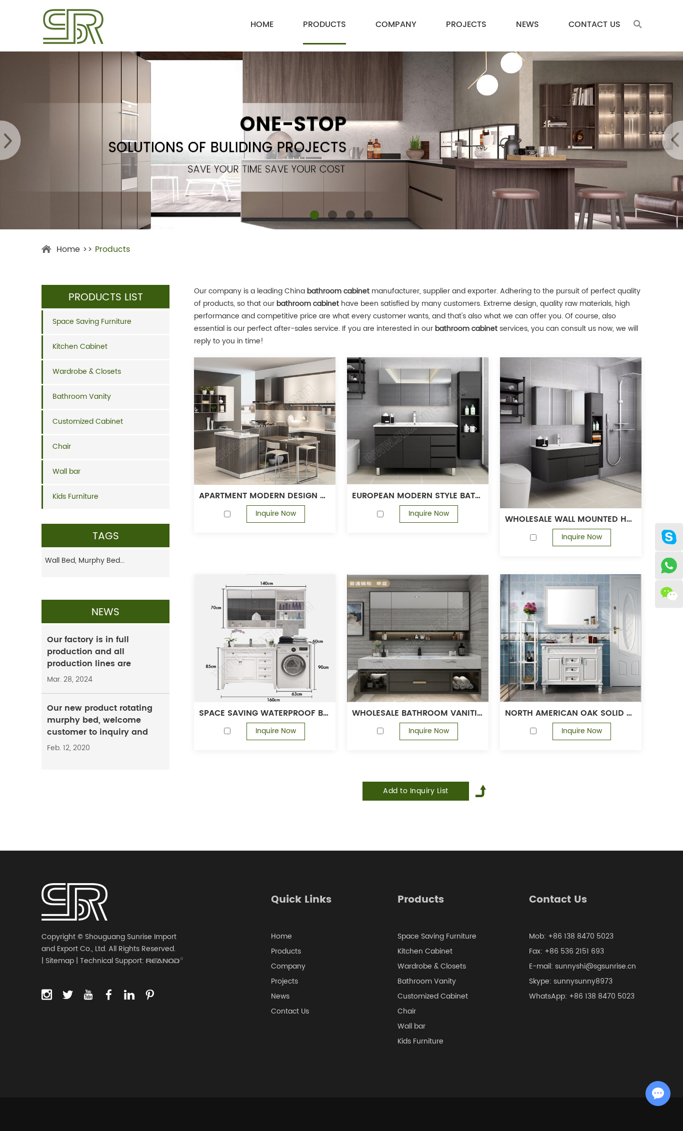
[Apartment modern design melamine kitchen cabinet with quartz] (265, 421)
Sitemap (60, 961)
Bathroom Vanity (81, 396)
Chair (61, 446)
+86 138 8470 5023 (601, 996)
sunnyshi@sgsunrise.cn (595, 966)
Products (324, 24)
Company (396, 24)
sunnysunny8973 (583, 981)
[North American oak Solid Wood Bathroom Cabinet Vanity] (571, 638)
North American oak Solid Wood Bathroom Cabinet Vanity (570, 713)
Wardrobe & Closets (86, 371)
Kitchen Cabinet (80, 346)
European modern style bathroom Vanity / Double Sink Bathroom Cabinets (418, 496)
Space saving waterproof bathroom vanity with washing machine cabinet (264, 713)
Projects (466, 24)
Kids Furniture (75, 496)
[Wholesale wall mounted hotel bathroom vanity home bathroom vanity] (571, 432)
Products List (105, 297)
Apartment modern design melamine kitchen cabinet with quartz (264, 496)
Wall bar (66, 471)
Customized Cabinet (87, 421)
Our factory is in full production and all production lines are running (89, 658)
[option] (341, 140)
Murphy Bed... (101, 560)
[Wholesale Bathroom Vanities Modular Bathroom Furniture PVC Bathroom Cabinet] (417, 638)
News (527, 24)
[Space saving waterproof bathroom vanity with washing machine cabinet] (265, 638)
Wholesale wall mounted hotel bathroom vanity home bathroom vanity (570, 519)
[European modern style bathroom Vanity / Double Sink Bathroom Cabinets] (417, 421)
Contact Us (594, 24)
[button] (314, 214)
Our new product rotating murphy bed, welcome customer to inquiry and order (99, 726)
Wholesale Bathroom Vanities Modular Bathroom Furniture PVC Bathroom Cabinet (418, 713)
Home (262, 24)
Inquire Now (276, 513)
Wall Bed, (61, 560)
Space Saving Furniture (92, 321)
